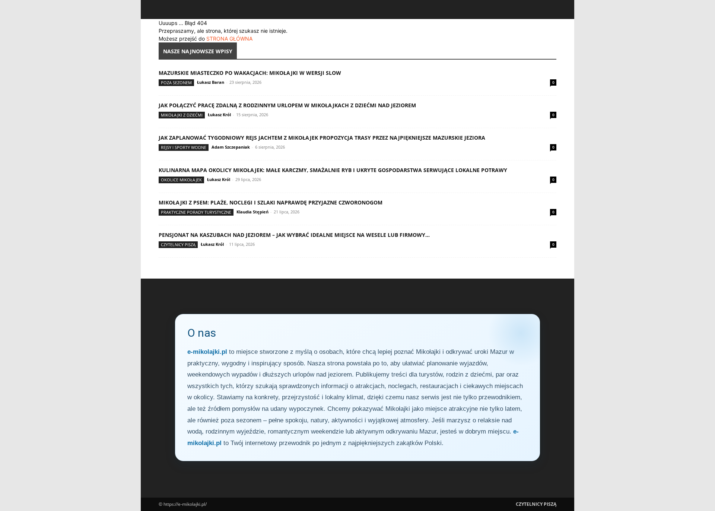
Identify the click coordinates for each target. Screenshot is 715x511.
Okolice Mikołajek (181, 179)
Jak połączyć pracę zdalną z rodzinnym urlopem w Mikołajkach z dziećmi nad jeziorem (287, 105)
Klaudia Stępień (252, 212)
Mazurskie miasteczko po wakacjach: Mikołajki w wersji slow (250, 72)
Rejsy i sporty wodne (183, 147)
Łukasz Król (219, 114)
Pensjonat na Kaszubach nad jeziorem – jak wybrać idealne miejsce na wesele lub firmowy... (294, 234)
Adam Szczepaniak (231, 147)
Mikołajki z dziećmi (182, 115)
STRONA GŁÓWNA (229, 38)
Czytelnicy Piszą (178, 244)
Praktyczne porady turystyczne (196, 212)
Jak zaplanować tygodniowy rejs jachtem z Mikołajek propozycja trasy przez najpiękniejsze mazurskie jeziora (322, 137)
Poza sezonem (176, 82)
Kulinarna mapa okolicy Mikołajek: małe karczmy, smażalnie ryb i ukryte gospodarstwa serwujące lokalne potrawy (333, 170)
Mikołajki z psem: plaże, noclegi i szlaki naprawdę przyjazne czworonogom (270, 202)
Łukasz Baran (210, 82)
